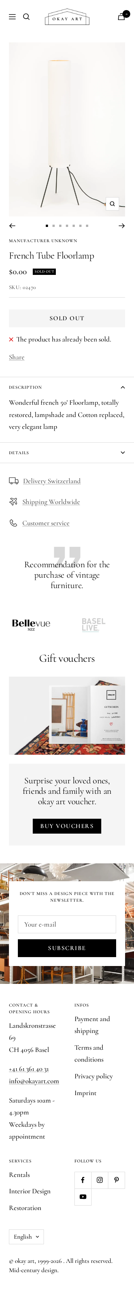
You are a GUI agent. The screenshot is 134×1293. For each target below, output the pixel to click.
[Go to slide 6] (80, 226)
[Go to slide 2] (53, 226)
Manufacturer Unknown (43, 240)
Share (17, 357)
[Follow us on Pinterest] (116, 1180)
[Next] (122, 225)
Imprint (85, 1092)
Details (19, 452)
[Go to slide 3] (60, 226)
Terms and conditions (88, 1053)
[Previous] (12, 225)
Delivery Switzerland (52, 481)
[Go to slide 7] (87, 226)
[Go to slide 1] (47, 226)
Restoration (25, 1207)
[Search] (26, 16)
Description (25, 387)
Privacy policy (93, 1076)
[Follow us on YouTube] (82, 1196)
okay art (25, 1261)
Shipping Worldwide (51, 501)
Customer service (46, 523)
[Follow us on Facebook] (82, 1180)
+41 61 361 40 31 (29, 1068)
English (23, 1237)
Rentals (19, 1174)
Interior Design (30, 1191)
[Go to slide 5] (74, 226)
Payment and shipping (92, 1024)
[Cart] (121, 16)
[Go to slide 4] (67, 226)
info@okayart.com (34, 1081)
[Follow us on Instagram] (99, 1180)
